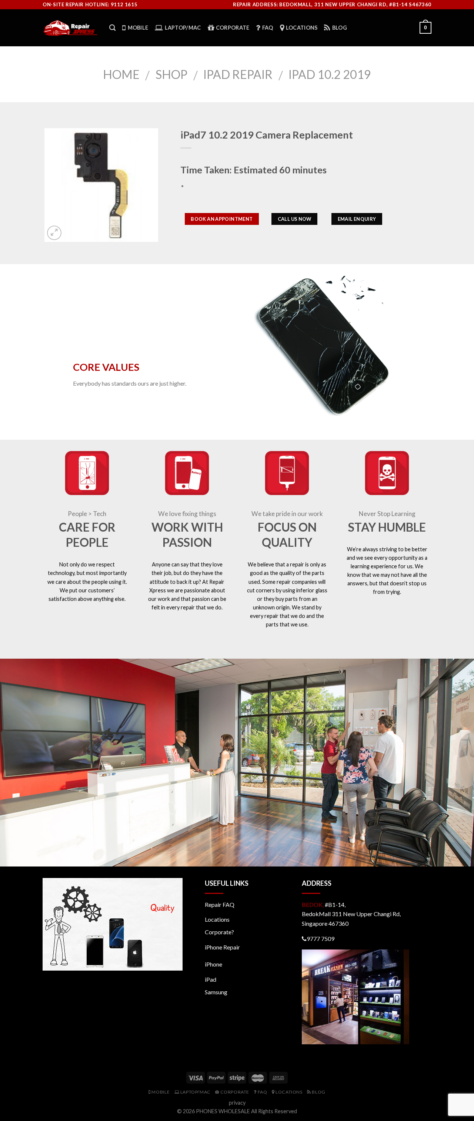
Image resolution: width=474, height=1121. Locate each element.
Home (121, 74)
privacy (237, 1103)
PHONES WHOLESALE (223, 1111)
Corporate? (219, 931)
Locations (217, 919)
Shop (171, 74)
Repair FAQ (219, 904)
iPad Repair (238, 74)
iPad (210, 979)
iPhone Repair (222, 947)
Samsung (216, 991)
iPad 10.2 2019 (329, 74)
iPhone (213, 964)
